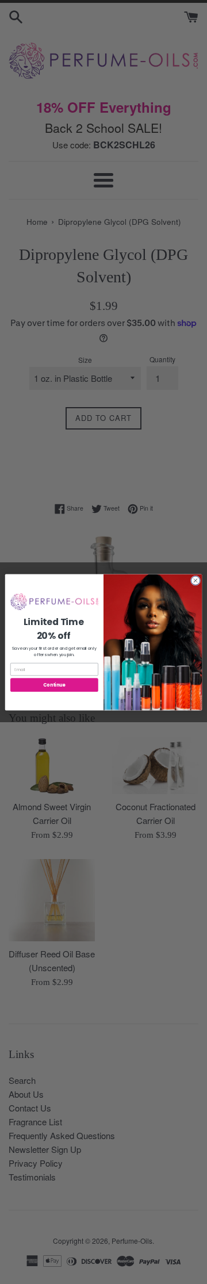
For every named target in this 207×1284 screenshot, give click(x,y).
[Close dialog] (195, 580)
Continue (54, 684)
